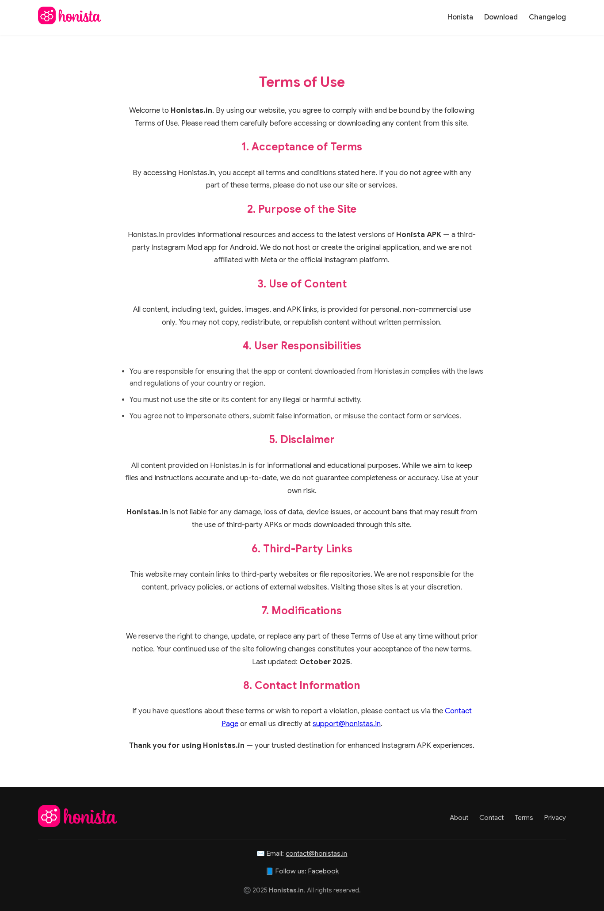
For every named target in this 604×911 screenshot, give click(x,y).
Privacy (555, 817)
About (459, 817)
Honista (460, 17)
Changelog (547, 17)
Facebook (323, 871)
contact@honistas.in (316, 853)
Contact (491, 817)
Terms (524, 817)
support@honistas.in (347, 723)
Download (501, 17)
